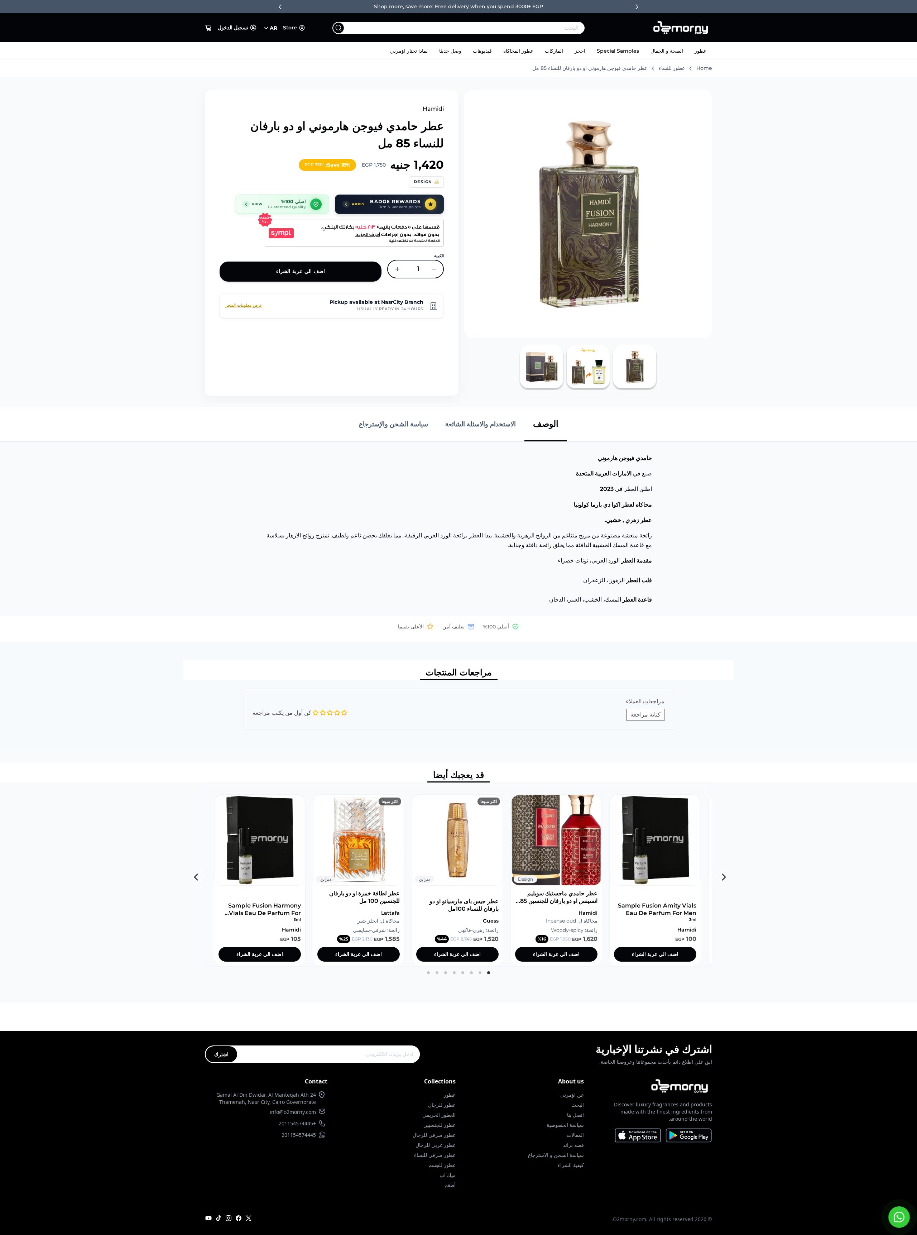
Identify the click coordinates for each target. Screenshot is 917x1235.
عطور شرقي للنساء (435, 1155)
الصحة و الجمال (666, 51)
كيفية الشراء (571, 1165)
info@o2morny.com (293, 1112)
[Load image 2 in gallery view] (588, 366)
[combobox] (473, 28)
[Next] (195, 874)
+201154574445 (297, 1123)
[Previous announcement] (280, 7)
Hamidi (433, 108)
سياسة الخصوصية (565, 1124)
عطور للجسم (442, 1165)
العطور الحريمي (439, 1114)
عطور (700, 51)
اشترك (221, 1054)
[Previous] (721, 874)
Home (704, 68)
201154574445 (299, 1134)
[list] (458, 874)
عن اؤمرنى (572, 1094)
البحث (577, 1104)
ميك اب (448, 1175)
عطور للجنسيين (439, 1124)
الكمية (439, 255)
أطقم (450, 1185)
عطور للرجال (442, 1104)
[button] (208, 28)
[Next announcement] (637, 7)
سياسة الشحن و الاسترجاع (556, 1155)
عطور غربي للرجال (436, 1144)
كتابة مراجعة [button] (645, 714)
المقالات (575, 1134)
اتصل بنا (575, 1114)
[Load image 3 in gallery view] (541, 366)
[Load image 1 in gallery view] (634, 366)
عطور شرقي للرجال (434, 1134)
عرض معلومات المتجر (244, 305)
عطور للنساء (672, 68)
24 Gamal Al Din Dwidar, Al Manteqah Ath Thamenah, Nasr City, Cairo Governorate (266, 1098)
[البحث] (338, 28)
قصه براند (573, 1144)
